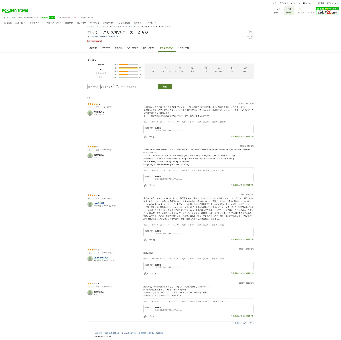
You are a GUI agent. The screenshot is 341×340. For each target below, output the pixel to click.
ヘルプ (273, 3)
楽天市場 (321, 3)
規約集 (151, 333)
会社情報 (99, 333)
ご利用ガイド (283, 3)
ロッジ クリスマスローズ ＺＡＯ (117, 32)
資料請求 (160, 333)
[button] (114, 113)
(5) (166, 47)
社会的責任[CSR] (129, 333)
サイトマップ (295, 3)
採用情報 (142, 333)
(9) (132, 47)
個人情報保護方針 (112, 333)
